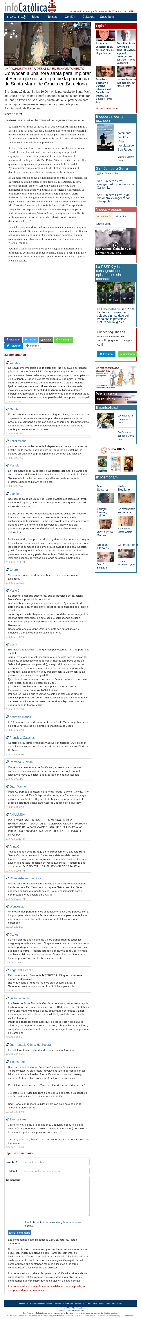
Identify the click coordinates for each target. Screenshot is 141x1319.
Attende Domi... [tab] (103, 224)
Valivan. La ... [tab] (121, 216)
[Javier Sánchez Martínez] (105, 524)
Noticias (52, 16)
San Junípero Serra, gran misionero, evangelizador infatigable (113, 198)
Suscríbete (107, 16)
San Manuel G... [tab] (104, 216)
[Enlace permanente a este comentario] (7, 362)
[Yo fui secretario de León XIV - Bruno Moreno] (116, 377)
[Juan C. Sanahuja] (105, 556)
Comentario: (12, 1179)
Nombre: (11, 1161)
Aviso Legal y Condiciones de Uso (107, 1303)
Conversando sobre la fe (126, 510)
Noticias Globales (103, 546)
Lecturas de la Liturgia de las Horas (125, 419)
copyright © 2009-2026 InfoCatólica (70, 1308)
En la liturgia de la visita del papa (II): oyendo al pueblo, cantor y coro (126, 50)
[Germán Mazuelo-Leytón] (126, 553)
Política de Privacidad (64, 1303)
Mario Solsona (102, 488)
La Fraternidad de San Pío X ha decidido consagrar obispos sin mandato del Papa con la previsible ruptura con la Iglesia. (115, 316)
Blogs (35, 16)
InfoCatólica (15, 17)
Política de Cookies (83, 1303)
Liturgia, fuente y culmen (102, 512)
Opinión (70, 16)
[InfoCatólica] (30, 6)
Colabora (88, 16)
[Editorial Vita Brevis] (116, 459)
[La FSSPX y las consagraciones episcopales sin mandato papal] (116, 292)
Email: (13, 1170)
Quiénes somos (25, 1303)
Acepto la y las (52, 1224)
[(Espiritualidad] (105, 419)
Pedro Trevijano (124, 488)
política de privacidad (48, 1222)
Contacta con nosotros (43, 1303)
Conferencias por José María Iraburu (126, 436)
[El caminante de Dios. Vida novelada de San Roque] (105, 137)
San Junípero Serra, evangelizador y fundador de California (115, 184)
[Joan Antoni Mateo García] (126, 520)
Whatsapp (65, 339)
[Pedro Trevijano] (126, 498)
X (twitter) (61, 1310)
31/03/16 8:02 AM (13, 114)
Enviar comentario (19, 1232)
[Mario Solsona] (105, 498)
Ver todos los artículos (107, 108)
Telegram (15, 345)
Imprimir (34, 345)
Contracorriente (128, 544)
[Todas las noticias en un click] (116, 397)
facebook (71, 1310)
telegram (80, 1310)
